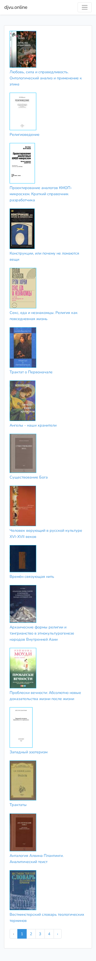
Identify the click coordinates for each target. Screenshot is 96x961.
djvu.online (15, 7)
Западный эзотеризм (28, 752)
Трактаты (18, 804)
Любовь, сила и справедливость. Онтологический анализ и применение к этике (46, 78)
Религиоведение (24, 134)
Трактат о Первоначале (31, 372)
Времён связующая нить (32, 576)
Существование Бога (29, 477)
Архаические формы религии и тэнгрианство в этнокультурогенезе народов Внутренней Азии (42, 633)
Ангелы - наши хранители (33, 425)
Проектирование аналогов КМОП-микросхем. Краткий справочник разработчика (41, 194)
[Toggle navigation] (85, 7)
